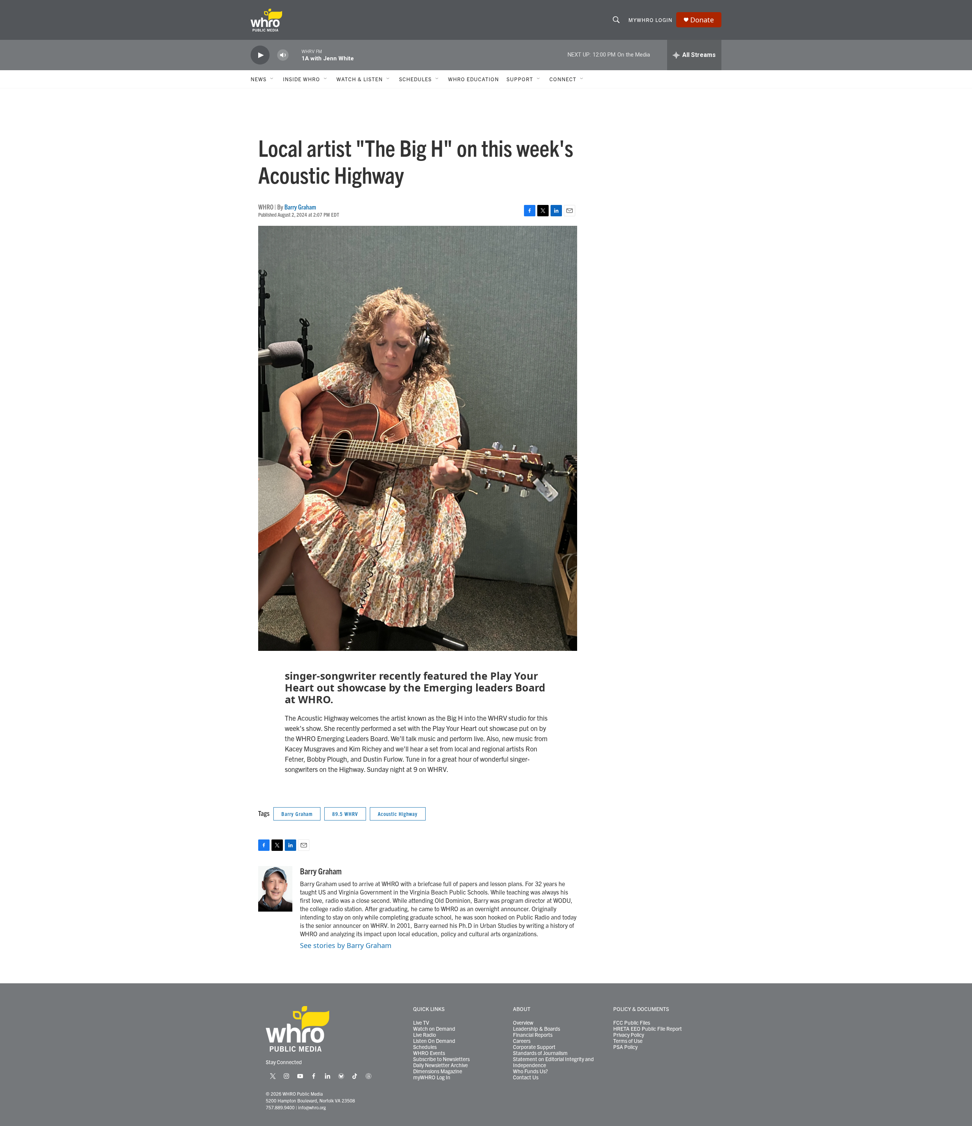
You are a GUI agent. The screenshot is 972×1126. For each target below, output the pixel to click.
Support (520, 79)
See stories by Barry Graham (345, 945)
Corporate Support (534, 1047)
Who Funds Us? (530, 1071)
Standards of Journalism (540, 1053)
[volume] (282, 55)
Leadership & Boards (536, 1029)
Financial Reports (532, 1035)
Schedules (425, 1047)
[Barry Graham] (275, 889)
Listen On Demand (434, 1041)
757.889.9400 (280, 1107)
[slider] (295, 55)
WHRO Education (473, 79)
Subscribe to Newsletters (441, 1059)
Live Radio (424, 1035)
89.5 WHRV (345, 813)
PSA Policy (625, 1047)
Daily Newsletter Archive (440, 1065)
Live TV (421, 1023)
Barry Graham (300, 207)
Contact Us (525, 1077)
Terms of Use (627, 1041)
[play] (260, 55)
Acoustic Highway (398, 813)
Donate (702, 20)
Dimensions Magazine (437, 1071)
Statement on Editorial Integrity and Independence (553, 1062)
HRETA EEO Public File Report (647, 1029)
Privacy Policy (628, 1035)
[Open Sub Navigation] (272, 79)
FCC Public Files (631, 1023)
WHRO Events (429, 1053)
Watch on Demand (434, 1029)
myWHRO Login (650, 19)
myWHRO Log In (431, 1077)
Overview (523, 1023)
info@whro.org (312, 1107)
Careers (521, 1041)
